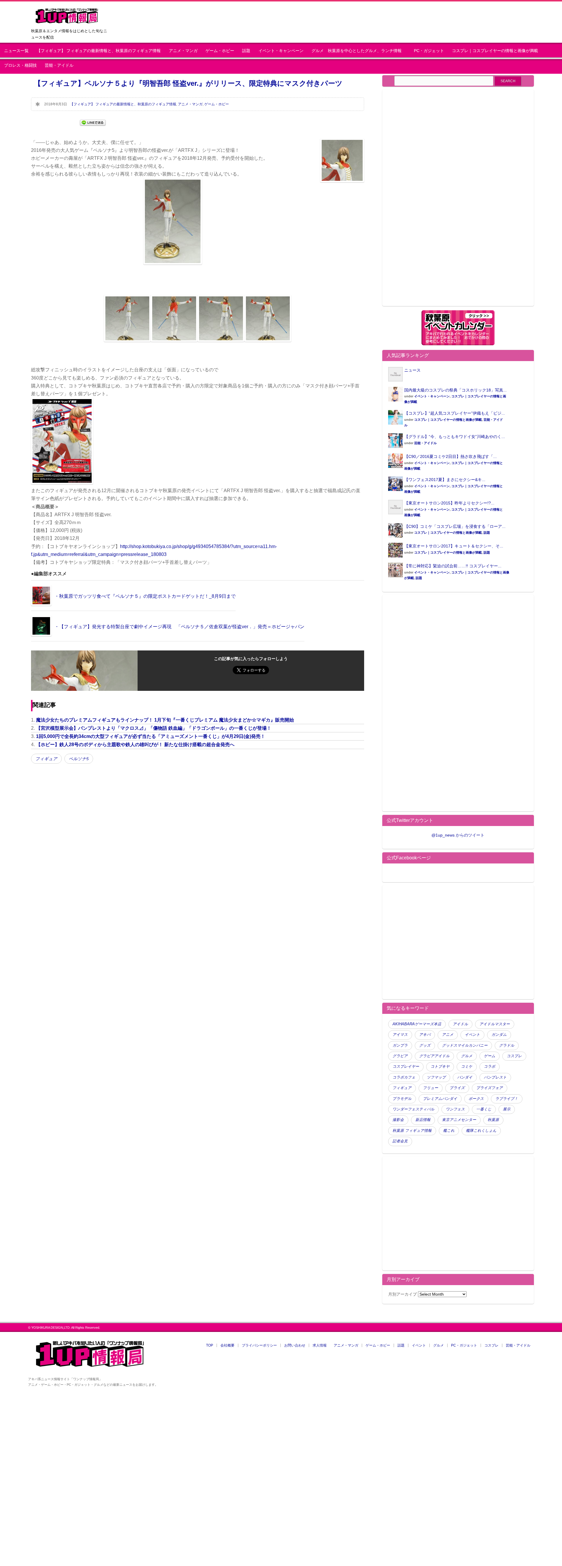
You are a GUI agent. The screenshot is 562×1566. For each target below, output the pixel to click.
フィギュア (46, 758)
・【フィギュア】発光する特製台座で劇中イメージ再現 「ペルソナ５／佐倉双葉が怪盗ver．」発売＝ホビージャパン (179, 626)
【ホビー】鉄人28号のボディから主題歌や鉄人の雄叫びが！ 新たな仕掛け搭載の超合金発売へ (135, 744)
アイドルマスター (494, 1024)
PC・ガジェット (429, 51)
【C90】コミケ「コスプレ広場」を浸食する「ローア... (455, 526)
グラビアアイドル (434, 1056)
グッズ (425, 1045)
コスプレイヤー (406, 1066)
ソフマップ (436, 1077)
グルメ (466, 1056)
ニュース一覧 (16, 51)
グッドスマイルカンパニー (465, 1045)
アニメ (447, 1035)
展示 (506, 1109)
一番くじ (483, 1109)
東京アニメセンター (459, 1120)
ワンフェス (455, 1109)
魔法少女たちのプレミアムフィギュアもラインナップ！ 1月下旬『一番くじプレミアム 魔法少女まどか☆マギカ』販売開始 (165, 719)
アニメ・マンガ (183, 51)
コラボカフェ (404, 1077)
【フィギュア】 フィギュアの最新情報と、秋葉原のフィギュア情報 (99, 51)
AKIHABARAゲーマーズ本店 (417, 1024)
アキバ (425, 1035)
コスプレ (514, 1056)
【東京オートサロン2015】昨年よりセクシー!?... (449, 503)
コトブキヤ (440, 1066)
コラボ (489, 1066)
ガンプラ (400, 1045)
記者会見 (400, 1141)
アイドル (460, 1024)
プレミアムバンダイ (440, 1099)
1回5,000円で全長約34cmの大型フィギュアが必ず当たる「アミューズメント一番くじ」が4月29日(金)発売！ (150, 736)
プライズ (457, 1088)
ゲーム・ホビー (219, 51)
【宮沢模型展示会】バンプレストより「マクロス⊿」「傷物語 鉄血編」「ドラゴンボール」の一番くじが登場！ (153, 728)
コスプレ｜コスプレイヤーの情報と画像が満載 (495, 51)
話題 (246, 51)
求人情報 (320, 1345)
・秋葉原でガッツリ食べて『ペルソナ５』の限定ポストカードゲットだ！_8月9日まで (145, 596)
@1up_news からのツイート (457, 835)
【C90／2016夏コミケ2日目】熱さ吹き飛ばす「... (450, 456)
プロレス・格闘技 (20, 65)
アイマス (400, 1035)
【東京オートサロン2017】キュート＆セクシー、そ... (453, 546)
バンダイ (464, 1077)
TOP (209, 1345)
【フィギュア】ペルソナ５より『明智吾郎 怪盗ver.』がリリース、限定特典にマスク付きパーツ (188, 83)
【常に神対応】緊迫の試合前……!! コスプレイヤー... (452, 566)
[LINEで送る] (93, 122)
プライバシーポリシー (259, 1345)
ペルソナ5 (79, 758)
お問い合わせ (294, 1345)
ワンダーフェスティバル (413, 1109)
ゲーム (489, 1056)
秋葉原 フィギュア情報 (412, 1131)
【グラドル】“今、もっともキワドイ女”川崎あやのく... (454, 436)
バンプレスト (495, 1077)
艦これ (449, 1131)
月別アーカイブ (402, 1294)
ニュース (412, 370)
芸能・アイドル (59, 65)
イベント (472, 1035)
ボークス (476, 1099)
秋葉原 (493, 1120)
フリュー (430, 1088)
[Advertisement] (437, 201)
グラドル (506, 1045)
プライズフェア (489, 1088)
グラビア (400, 1056)
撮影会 (398, 1120)
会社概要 (227, 1345)
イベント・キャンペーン (281, 51)
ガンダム (499, 1035)
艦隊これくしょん (481, 1131)
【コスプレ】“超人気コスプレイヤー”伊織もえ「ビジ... (454, 413)
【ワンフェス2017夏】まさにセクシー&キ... (444, 479)
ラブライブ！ (506, 1099)
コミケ (466, 1066)
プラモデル (402, 1099)
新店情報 (423, 1120)
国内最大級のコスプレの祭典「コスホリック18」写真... (455, 390)
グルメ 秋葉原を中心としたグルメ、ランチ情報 (358, 51)
